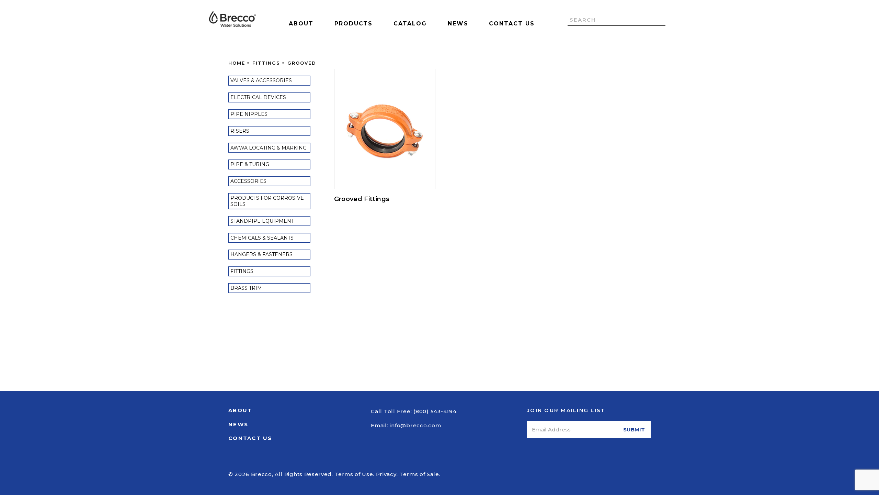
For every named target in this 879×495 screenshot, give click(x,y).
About (301, 23)
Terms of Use (353, 474)
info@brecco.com (415, 425)
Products (353, 23)
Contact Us (511, 23)
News (458, 23)
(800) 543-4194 (435, 411)
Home (236, 63)
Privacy (386, 474)
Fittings (266, 63)
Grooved (301, 63)
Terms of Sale (419, 474)
